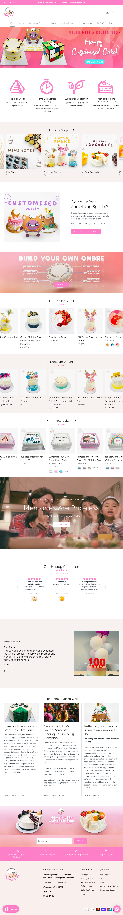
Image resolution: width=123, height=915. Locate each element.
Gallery (78, 232)
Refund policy (86, 886)
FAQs (111, 23)
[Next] (118, 47)
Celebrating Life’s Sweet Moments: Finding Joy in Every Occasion (59, 732)
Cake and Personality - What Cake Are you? (20, 728)
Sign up (80, 841)
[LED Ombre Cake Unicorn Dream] (90, 321)
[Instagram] (14, 2)
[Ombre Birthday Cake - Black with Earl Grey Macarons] (33, 321)
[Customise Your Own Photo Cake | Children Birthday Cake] (62, 441)
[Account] (107, 12)
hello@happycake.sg (57, 882)
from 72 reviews (61, 573)
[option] (61, 47)
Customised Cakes (36, 23)
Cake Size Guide (87, 890)
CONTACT (100, 23)
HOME (12, 23)
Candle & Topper (67, 23)
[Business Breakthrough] (33, 441)
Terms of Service (88, 882)
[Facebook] (11, 2)
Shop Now (61, 284)
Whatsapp (93, 232)
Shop (101, 882)
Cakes (21, 23)
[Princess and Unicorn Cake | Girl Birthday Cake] (90, 441)
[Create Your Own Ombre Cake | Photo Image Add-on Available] (62, 382)
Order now (61, 524)
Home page (104, 875)
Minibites (52, 23)
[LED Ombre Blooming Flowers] (33, 382)
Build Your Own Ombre (108, 886)
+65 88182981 (57, 887)
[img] (61, 570)
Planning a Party (85, 23)
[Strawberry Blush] (62, 321)
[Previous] (5, 47)
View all (61, 304)
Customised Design (107, 890)
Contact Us (85, 875)
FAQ (83, 893)
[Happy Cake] (9, 12)
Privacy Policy (87, 878)
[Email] (5, 2)
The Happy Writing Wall (61, 699)
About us (103, 878)
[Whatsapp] (8, 2)
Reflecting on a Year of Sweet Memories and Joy (101, 730)
